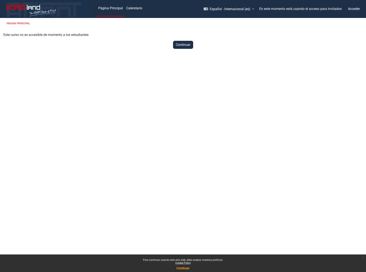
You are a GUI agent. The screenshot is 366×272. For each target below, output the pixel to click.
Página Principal (18, 23)
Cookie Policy (183, 262)
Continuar (183, 268)
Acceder (354, 9)
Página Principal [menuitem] (110, 8)
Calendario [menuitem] (134, 8)
